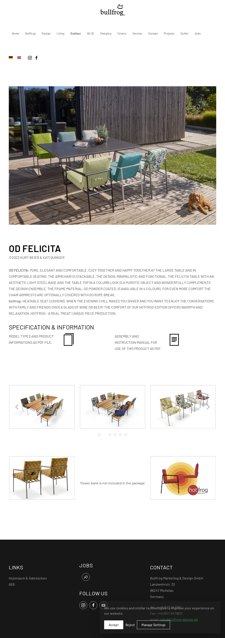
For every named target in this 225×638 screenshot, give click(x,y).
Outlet (184, 33)
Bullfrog (30, 33)
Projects (169, 33)
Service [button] (137, 33)
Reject (130, 625)
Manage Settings (153, 625)
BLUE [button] (90, 33)
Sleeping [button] (105, 33)
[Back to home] (112, 10)
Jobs (197, 33)
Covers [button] (122, 33)
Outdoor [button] (76, 33)
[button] (17, 407)
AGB (12, 584)
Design (46, 33)
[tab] (99, 434)
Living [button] (60, 33)
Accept (114, 625)
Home (15, 33)
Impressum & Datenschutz (28, 578)
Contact (153, 33)
